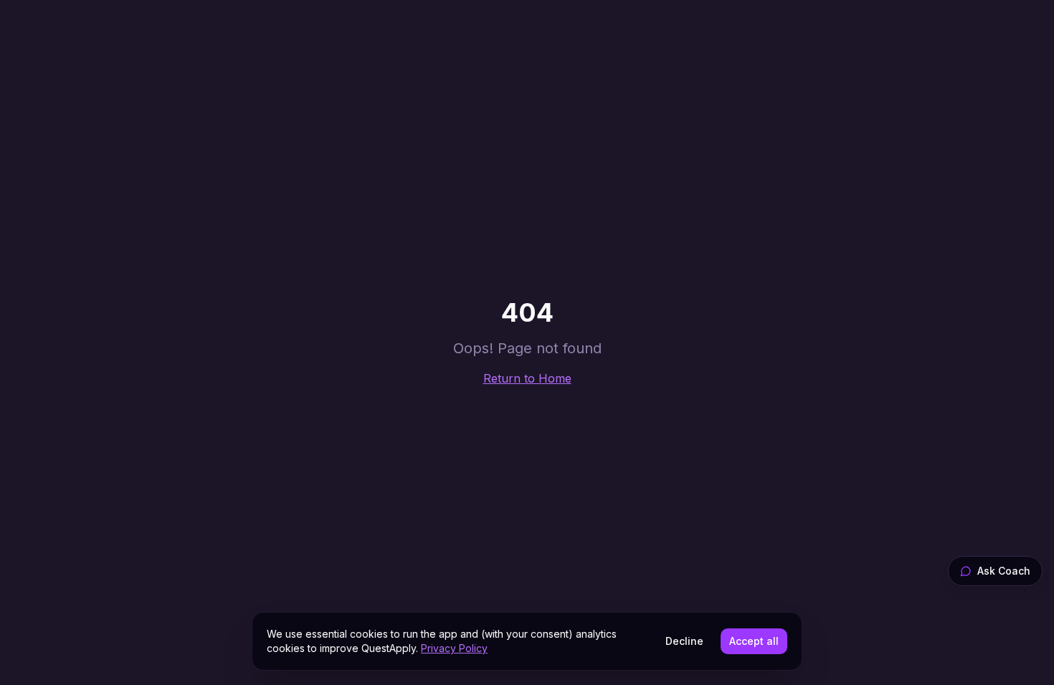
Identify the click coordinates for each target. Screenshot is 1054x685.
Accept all (754, 641)
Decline (684, 641)
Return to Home (527, 378)
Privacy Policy (454, 648)
